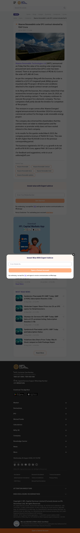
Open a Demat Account (40, 270)
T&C (25, 275)
